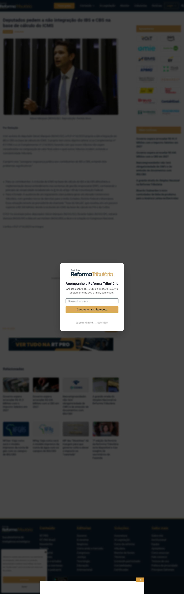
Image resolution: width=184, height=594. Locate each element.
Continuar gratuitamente (92, 309)
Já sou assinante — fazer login (92, 322)
